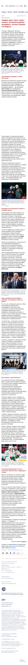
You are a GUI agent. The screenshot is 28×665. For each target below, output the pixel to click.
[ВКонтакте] (2, 553)
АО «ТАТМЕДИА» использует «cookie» (10, 641)
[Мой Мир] (17, 553)
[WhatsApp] (14, 553)
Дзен (14, 547)
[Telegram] (6, 553)
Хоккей (15, 12)
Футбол (10, 12)
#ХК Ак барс (4, 549)
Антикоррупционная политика (8, 639)
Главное (3, 12)
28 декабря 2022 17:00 (22, 15)
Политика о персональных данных (9, 636)
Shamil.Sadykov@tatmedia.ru (7, 652)
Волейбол (22, 12)
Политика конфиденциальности (8, 648)
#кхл (21, 549)
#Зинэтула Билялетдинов (13, 549)
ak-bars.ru (6, 205)
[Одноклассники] (10, 553)
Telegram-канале (13, 546)
